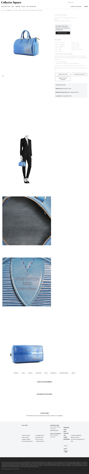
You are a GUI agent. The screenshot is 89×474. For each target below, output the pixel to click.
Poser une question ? (79, 74)
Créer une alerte (62, 74)
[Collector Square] (11, 2)
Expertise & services (76, 6)
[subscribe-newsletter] (67, 445)
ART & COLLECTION (31, 6)
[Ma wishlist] (82, 2)
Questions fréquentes (27, 441)
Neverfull (53, 373)
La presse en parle (39, 441)
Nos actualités (39, 439)
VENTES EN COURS (5, 6)
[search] (67, 2)
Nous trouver (25, 437)
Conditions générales (76, 435)
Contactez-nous (26, 435)
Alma (23, 373)
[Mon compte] (87, 2)
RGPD (72, 441)
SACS (13, 6)
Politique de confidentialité (78, 439)
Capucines (38, 373)
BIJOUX (23, 6)
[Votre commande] (85, 2)
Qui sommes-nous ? (40, 435)
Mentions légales (75, 437)
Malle (73, 373)
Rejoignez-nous (39, 437)
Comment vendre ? (26, 439)
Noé (46, 373)
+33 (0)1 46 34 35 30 (54, 430)
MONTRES (18, 6)
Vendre (86, 6)
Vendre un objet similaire (62, 79)
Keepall (16, 373)
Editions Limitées (64, 373)
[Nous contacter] (79, 2)
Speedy (30, 373)
